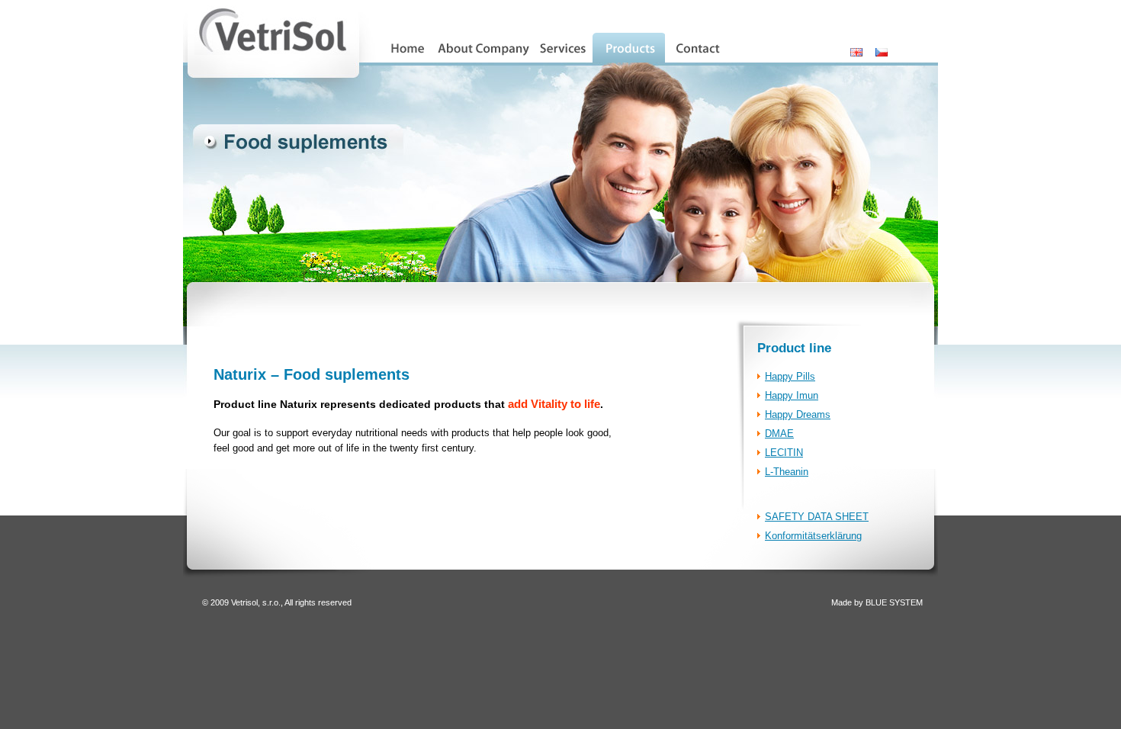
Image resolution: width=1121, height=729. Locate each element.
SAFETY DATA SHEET (817, 516)
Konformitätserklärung (813, 535)
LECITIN (784, 452)
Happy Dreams (797, 414)
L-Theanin (786, 471)
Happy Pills (790, 376)
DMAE (779, 433)
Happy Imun (791, 395)
